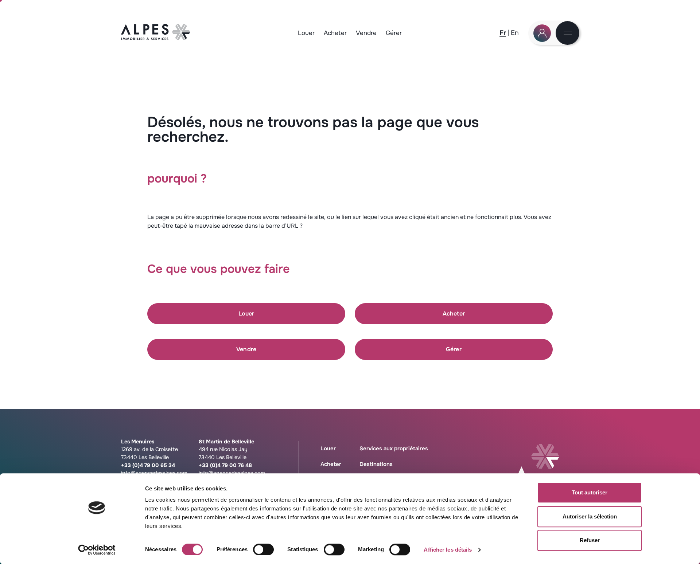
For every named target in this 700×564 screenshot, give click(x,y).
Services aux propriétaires (393, 448)
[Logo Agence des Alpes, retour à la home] (155, 38)
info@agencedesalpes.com (154, 473)
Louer (306, 33)
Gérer (394, 33)
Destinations (376, 464)
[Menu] (568, 33)
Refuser (590, 540)
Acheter (335, 33)
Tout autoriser (589, 492)
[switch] (263, 549)
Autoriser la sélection (590, 516)
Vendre (366, 33)
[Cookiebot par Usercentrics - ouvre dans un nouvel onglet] (97, 549)
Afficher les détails (448, 550)
